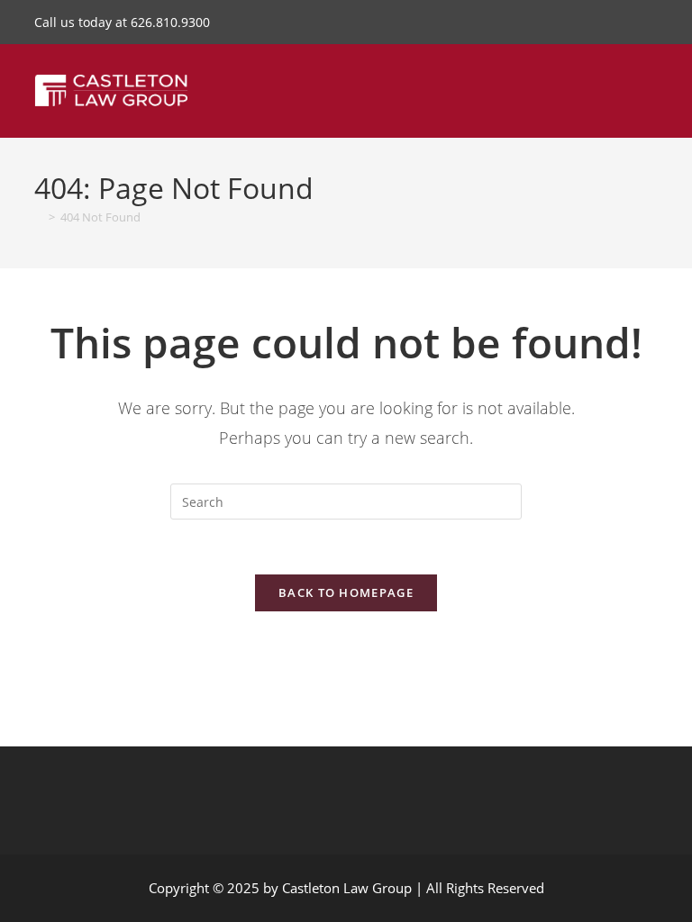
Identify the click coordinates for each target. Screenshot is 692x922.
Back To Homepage (346, 592)
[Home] (38, 217)
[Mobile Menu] (651, 86)
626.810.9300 (170, 22)
